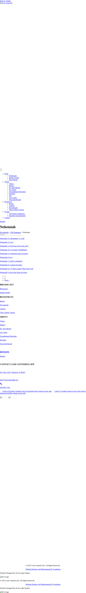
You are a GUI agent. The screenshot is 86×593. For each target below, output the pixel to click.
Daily (6, 174)
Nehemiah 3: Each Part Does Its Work (13, 272)
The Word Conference (17, 214)
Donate (2, 356)
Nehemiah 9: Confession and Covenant (14, 254)
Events (6, 212)
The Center (13, 198)
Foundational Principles (17, 192)
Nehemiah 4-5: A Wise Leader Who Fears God (16, 269)
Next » (6, 280)
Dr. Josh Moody (14, 188)
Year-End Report (15, 200)
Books (11, 204)
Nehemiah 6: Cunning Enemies (11, 265)
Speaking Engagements (17, 216)
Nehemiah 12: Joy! (6, 242)
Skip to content (5, 1)
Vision (11, 184)
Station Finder (14, 178)
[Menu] (1, 170)
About (6, 182)
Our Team (12, 190)
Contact (7, 218)
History (11, 186)
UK (10, 196)
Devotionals (13, 180)
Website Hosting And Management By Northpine (43, 569)
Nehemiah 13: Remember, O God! (12, 238)
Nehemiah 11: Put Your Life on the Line (14, 246)
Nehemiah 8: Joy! (6, 257)
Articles (11, 206)
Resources (8, 202)
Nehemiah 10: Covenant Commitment (13, 250)
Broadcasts (13, 176)
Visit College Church (16, 210)
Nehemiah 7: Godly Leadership (11, 261)
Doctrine (12, 194)
